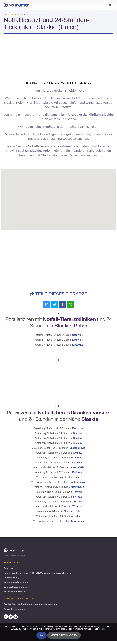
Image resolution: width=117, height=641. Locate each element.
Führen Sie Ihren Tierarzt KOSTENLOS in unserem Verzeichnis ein (38, 573)
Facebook (6, 616)
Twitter (10, 616)
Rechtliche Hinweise (14, 591)
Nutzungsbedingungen (16, 582)
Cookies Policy (11, 577)
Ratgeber (8, 568)
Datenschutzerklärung (15, 587)
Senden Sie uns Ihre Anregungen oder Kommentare (30, 604)
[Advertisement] (58, 60)
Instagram (15, 616)
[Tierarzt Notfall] (16, 5)
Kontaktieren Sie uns (14, 609)
